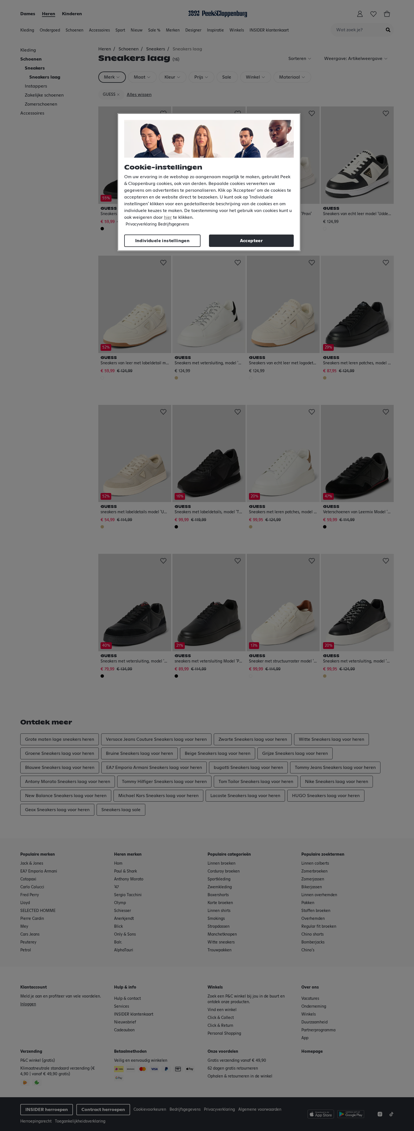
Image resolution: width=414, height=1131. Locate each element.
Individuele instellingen (162, 240)
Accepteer (251, 240)
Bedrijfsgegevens (173, 224)
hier (168, 217)
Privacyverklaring (141, 224)
